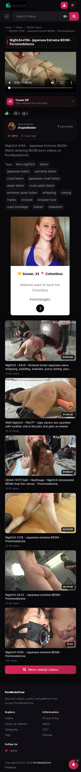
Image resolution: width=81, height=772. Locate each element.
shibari (38, 207)
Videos (19, 27)
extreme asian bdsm (22, 193)
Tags (8, 735)
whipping (49, 193)
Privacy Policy (50, 718)
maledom (55, 207)
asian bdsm (15, 185)
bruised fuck (47, 200)
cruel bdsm (15, 178)
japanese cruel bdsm (44, 178)
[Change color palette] (72, 5)
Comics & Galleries (16, 723)
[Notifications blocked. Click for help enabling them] (73, 764)
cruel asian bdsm (41, 185)
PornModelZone (15, 692)
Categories (11, 729)
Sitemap (47, 735)
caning (66, 193)
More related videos (42, 670)
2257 (45, 729)
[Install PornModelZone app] (64, 5)
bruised (26, 200)
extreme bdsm (45, 171)
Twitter (13, 750)
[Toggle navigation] (6, 16)
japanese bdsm (18, 171)
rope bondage (17, 207)
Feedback (10, 767)
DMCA (46, 723)
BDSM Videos (34, 27)
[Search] (74, 16)
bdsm (44, 164)
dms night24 (25, 164)
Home (8, 27)
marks (11, 200)
